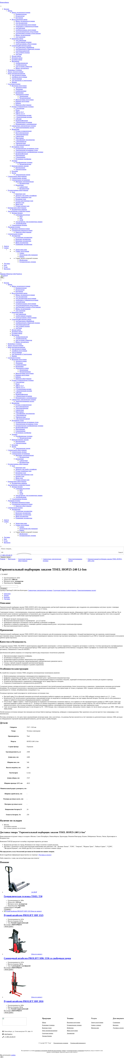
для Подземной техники (23, 42)
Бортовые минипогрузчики (21, 228)
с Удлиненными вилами (23, 115)
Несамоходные (24, 183)
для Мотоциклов (21, 65)
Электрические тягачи (23, 174)
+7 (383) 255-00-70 (6, 555)
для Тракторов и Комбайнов (25, 47)
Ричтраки (15, 171)
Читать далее (9, 926)
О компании (116, 1022)
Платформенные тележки (24, 162)
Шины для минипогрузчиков (25, 21)
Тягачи (14, 173)
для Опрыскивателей (22, 51)
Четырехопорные (25, 98)
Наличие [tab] (7, 597)
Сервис (6, 248)
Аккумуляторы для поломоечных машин (29, 222)
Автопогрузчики (21, 87)
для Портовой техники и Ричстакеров (28, 33)
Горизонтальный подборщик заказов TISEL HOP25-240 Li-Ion (105, 560)
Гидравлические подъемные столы (27, 148)
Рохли (18, 110)
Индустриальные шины (19, 19)
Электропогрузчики (22, 94)
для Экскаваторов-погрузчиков (26, 24)
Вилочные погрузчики (19, 86)
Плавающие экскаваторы (24, 244)
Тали (13, 192)
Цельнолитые (20, 16)
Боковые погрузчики (22, 101)
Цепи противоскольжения (16, 73)
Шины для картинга (22, 68)
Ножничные (20, 185)
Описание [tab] (7, 593)
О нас (6, 267)
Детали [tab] (6, 595)
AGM (21, 220)
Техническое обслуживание (28, 255)
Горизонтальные (21, 169)
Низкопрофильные (22, 120)
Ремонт (21, 256)
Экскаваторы (16, 235)
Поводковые (20, 138)
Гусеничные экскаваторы (24, 237)
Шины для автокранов (23, 35)
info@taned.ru (8, 1034)
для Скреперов (20, 37)
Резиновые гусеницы (15, 70)
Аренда (6, 246)
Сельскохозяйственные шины (21, 45)
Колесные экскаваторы (23, 239)
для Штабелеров (21, 223)
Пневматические (21, 14)
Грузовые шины (17, 59)
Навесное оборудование (23, 105)
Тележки (14, 160)
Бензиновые (20, 92)
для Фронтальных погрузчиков (26, 30)
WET (21, 216)
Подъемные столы (18, 147)
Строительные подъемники (21, 180)
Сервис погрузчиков (22, 251)
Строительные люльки (19, 178)
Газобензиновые (21, 91)
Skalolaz (14, 82)
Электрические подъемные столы (27, 150)
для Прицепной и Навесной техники (28, 49)
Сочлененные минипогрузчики (22, 230)
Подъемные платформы (23, 159)
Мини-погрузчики (72, 1030)
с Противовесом (21, 141)
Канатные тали (20, 194)
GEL (20, 218)
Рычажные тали (21, 199)
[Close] (1, 272)
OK (2, 1057)
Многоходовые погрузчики (25, 99)
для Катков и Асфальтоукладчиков (27, 26)
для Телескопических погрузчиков (27, 31)
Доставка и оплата (118, 1028)
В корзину (4, 588)
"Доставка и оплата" (45, 855)
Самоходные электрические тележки (24, 126)
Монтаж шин (95, 1028)
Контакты (7, 269)
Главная (2, 559)
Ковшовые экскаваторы (23, 241)
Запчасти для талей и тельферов (26, 195)
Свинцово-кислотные (23, 215)
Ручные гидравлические (24, 131)
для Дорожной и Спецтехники (22, 80)
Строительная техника (15, 234)
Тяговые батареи (17, 213)
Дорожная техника (14, 227)
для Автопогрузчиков (19, 75)
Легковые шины (17, 58)
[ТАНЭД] (4, 275)
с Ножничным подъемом (24, 122)
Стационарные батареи (19, 225)
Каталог (6, 9)
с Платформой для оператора (25, 140)
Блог (5, 265)
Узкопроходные (21, 143)
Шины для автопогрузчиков (21, 12)
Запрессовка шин (21, 249)
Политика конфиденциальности (78, 1043)
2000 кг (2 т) (20, 112)
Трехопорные (23, 96)
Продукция (11, 559)
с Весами (19, 119)
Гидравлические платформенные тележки (29, 152)
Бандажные (19, 18)
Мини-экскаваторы (22, 242)
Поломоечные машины (19, 209)
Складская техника (14, 84)
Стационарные (20, 157)
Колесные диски (47, 1028)
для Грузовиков (17, 79)
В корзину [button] (7, 909)
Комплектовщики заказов (20, 166)
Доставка (7, 263)
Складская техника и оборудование (25, 560)
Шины (10, 11)
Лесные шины (16, 56)
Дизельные (19, 89)
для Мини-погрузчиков (19, 77)
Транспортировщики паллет (25, 127)
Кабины (18, 103)
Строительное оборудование (17, 176)
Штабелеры (15, 129)
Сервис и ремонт (96, 1025)
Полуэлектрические (22, 133)
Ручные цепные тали (22, 206)
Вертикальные (20, 167)
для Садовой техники (23, 52)
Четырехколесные (25, 164)
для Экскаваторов (21, 23)
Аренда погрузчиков (97, 1022)
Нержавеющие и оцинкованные (26, 124)
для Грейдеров (20, 28)
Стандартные (20, 108)
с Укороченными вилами (24, 117)
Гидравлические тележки (74, 1025)
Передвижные (20, 155)
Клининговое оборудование (17, 208)
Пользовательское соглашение (61, 1043)
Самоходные (20, 136)
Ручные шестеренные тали (24, 201)
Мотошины (15, 61)
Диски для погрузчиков (15, 72)
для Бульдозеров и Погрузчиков (26, 44)
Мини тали (19, 204)
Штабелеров (23, 260)
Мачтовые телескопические (25, 181)
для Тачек (19, 54)
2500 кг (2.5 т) (20, 113)
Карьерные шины (17, 38)
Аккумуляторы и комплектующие (19, 211)
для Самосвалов (21, 40)
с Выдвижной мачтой (23, 145)
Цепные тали (20, 202)
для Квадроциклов (22, 63)
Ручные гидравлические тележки (23, 106)
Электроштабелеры (22, 134)
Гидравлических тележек (27, 262)
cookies (13, 1055)
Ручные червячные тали (23, 197)
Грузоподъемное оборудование (18, 190)
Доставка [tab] (7, 599)
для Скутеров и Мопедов (24, 66)
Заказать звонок (5, 557)
